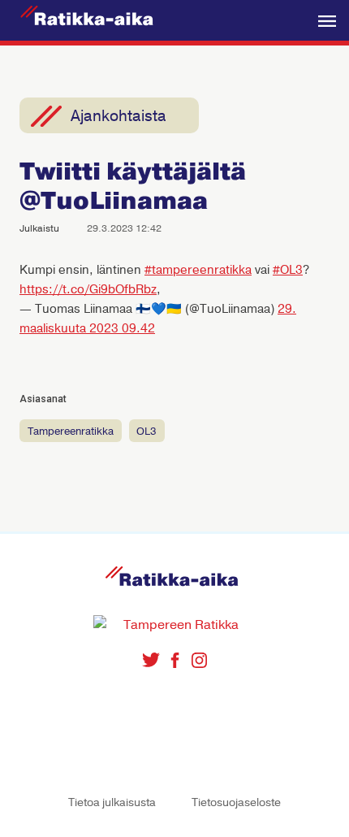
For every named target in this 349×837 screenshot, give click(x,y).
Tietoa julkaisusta (112, 802)
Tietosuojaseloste (236, 802)
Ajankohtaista (118, 116)
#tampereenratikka (198, 270)
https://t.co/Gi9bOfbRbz (88, 289)
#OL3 (288, 270)
